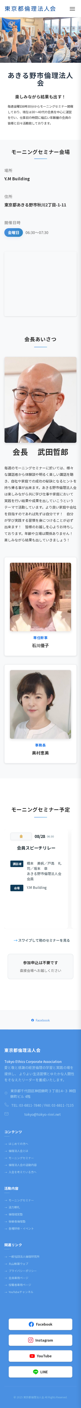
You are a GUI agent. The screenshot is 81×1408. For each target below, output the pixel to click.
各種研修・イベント (19, 1228)
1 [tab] (41, 58)
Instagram (44, 1340)
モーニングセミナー (19, 1158)
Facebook (43, 1020)
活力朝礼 (12, 1207)
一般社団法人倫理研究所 (22, 1256)
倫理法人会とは (16, 1151)
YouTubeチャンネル (18, 1292)
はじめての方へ (16, 1144)
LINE (44, 1371)
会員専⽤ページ (16, 1278)
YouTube (44, 1355)
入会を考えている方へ (20, 1172)
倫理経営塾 (13, 1214)
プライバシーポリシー (20, 1271)
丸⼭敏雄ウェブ (16, 1264)
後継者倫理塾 (14, 1221)
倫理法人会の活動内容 (20, 1165)
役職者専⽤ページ (17, 1285)
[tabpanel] (40, 40)
